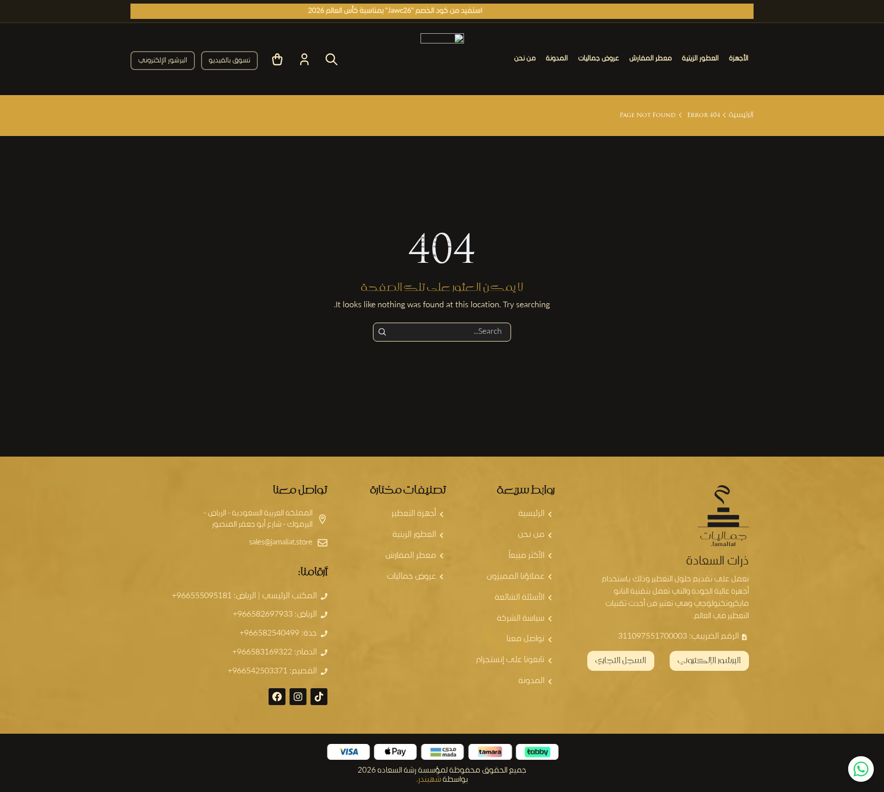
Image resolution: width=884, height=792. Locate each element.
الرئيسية (741, 115)
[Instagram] (298, 696)
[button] (229, 60)
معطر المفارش (650, 58)
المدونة (557, 58)
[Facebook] (277, 696)
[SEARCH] (382, 332)
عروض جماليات (598, 58)
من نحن (525, 58)
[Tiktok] (319, 696)
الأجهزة (738, 58)
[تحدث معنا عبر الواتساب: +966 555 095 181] (861, 769)
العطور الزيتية (700, 58)
